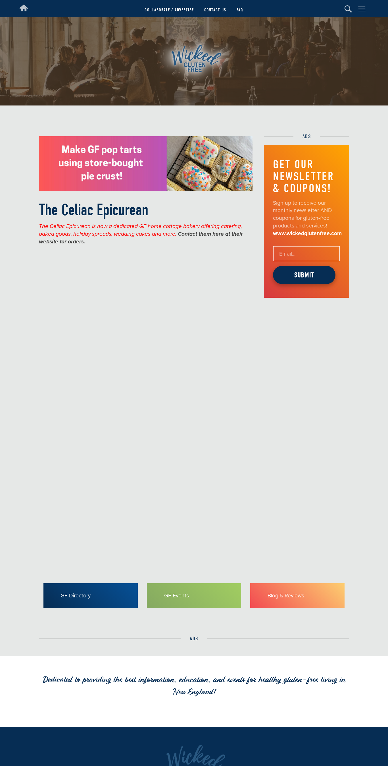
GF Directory (76, 595)
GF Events (176, 595)
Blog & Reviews (286, 595)
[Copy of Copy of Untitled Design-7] (146, 189)
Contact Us (215, 10)
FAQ (240, 10)
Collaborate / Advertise (169, 10)
